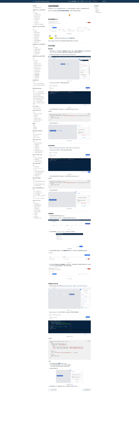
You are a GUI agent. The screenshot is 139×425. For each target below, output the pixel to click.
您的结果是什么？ (96, 5)
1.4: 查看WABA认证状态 (37, 118)
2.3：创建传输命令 (36, 147)
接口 (90, 1)
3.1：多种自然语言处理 (37, 185)
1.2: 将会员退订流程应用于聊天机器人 (39, 86)
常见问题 (82, 1)
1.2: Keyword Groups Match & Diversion (38, 169)
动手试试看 (96, 7)
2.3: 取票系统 (35, 213)
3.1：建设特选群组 (36, 76)
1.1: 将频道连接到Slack (37, 203)
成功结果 (74, 386)
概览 (34, 11)
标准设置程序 (73, 1)
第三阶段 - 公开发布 (36, 137)
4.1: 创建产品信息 (36, 77)
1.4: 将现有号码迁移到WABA (37, 65)
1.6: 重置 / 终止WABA (36, 121)
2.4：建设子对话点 (36, 73)
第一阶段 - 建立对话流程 (37, 134)
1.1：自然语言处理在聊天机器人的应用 (39, 182)
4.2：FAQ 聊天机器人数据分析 (38, 172)
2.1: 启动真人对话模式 (36, 210)
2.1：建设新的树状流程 (37, 68)
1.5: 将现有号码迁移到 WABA (38, 119)
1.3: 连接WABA (35, 116)
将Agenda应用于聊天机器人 (37, 99)
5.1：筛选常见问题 (36, 175)
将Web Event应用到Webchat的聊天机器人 (39, 103)
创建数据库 (97, 11)
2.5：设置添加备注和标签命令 (38, 150)
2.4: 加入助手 (35, 214)
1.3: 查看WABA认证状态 (37, 63)
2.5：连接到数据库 (36, 74)
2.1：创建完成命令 (36, 159)
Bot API (86, 1)
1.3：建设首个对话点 (36, 16)
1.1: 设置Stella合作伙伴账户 (37, 113)
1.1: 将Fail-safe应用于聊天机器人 (38, 83)
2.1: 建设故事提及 (36, 38)
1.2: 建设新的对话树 (36, 32)
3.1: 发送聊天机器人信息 (37, 217)
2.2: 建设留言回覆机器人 (37, 40)
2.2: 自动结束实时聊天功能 (37, 161)
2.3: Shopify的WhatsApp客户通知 (38, 198)
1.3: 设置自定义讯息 (36, 206)
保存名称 (96, 8)
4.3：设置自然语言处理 (37, 174)
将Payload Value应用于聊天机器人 (38, 93)
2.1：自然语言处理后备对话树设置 (39, 184)
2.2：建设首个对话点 (36, 70)
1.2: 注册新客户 (35, 115)
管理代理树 (35, 128)
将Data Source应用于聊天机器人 (38, 91)
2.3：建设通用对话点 (36, 71)
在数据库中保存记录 (98, 12)
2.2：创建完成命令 (36, 146)
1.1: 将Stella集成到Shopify (37, 191)
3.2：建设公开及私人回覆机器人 (38, 24)
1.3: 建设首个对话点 (36, 34)
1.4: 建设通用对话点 (36, 35)
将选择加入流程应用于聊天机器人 (38, 98)
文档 (69, 1)
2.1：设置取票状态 (36, 144)
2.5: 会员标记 (35, 216)
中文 (105, 1)
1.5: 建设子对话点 (36, 37)
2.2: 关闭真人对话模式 (37, 211)
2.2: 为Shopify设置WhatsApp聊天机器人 (39, 196)
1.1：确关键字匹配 (36, 166)
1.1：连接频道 (35, 13)
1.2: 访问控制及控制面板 (37, 205)
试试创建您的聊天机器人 (37, 7)
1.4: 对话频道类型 (36, 208)
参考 (78, 1)
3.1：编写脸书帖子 (36, 22)
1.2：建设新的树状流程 (37, 14)
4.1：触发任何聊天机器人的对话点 (39, 171)
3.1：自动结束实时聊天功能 (37, 152)
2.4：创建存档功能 (36, 149)
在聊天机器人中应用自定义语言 (38, 96)
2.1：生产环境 (35, 21)
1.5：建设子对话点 (36, 19)
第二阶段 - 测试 (35, 135)
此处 (54, 40)
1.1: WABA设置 (35, 60)
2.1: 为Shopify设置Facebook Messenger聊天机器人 (37, 193)
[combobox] (97, 1)
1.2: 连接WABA (35, 62)
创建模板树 (35, 127)
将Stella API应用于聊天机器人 (38, 101)
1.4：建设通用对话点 (36, 52)
